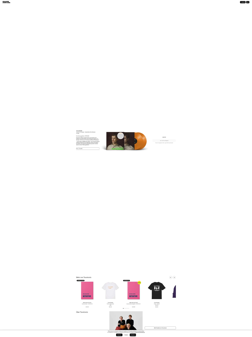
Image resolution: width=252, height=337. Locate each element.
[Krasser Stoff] (6, 2)
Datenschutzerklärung (140, 332)
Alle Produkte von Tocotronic (160, 328)
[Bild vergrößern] (126, 139)
